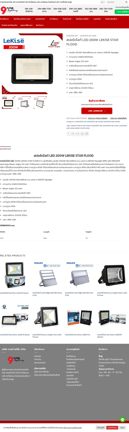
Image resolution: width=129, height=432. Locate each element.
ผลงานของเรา (40, 362)
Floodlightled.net (116, 403)
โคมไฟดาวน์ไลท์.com (12, 396)
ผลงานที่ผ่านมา (27, 25)
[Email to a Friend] (78, 134)
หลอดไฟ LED (72, 378)
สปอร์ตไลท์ (39, 19)
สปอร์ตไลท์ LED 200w (111, 125)
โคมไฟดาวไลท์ (72, 372)
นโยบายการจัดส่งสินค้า (118, 118)
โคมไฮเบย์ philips (9, 25)
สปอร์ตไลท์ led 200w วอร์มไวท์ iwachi (15, 335)
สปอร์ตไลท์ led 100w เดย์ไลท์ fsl (77, 335)
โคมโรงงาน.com (49, 387)
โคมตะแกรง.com (49, 400)
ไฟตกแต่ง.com (85, 398)
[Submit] (126, 2)
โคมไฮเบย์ (67, 19)
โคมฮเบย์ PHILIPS (74, 385)
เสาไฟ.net (103, 403)
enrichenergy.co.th (107, 410)
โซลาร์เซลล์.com (85, 394)
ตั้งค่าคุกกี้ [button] (100, 427)
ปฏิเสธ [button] (122, 428)
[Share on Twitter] (73, 134)
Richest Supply (41, 380)
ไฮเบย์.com (39, 396)
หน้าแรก (37, 356)
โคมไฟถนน (4, 19)
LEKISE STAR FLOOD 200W (81, 125)
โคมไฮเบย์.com (8, 401)
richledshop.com (81, 388)
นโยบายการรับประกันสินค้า (98, 118)
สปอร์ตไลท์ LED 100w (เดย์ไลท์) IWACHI (109, 336)
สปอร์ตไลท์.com (41, 393)
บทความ (37, 359)
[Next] (58, 64)
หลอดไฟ (96, 19)
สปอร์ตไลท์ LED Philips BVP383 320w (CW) (47, 294)
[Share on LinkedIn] (87, 134)
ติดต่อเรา (40, 25)
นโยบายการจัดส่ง (41, 371)
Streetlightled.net (107, 407)
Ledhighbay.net (55, 380)
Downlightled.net (42, 383)
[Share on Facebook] (69, 134)
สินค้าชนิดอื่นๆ (111, 19)
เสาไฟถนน (54, 19)
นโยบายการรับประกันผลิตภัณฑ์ (47, 374)
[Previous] (6, 64)
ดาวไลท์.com (81, 391)
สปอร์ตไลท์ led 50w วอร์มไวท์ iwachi (14, 293)
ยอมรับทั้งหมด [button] (112, 428)
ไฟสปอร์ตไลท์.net (21, 397)
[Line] (122, 419)
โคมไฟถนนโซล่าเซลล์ (22, 19)
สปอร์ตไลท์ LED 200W (88, 35)
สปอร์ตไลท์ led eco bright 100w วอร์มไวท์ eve (112, 294)
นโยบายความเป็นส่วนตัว (72, 428)
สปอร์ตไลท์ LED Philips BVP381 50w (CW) (79, 294)
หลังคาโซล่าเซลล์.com (75, 401)
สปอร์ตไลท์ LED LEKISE (111, 121)
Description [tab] (5, 149)
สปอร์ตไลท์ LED (72, 35)
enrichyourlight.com (12, 391)
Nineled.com (50, 396)
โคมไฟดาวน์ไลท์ (82, 19)
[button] (5, 91)
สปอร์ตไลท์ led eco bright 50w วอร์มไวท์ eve (47, 336)
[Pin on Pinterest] (82, 134)
